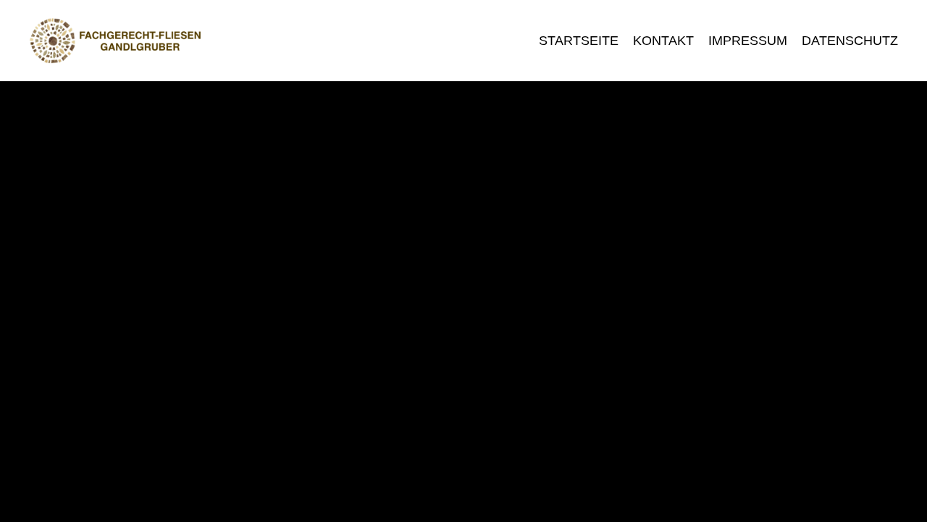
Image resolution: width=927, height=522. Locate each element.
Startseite (578, 40)
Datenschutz (850, 40)
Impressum (747, 40)
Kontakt (663, 40)
